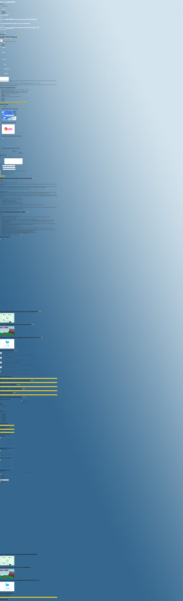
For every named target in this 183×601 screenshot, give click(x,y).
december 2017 (4, 421)
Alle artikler (4, 13)
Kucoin (3, 92)
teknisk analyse (24, 102)
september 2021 (4, 418)
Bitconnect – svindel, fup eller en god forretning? (12, 362)
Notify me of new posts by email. (6, 174)
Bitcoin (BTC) (28, 83)
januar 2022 (3, 416)
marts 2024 (3, 412)
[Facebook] (0, 32)
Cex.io (7, 102)
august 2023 (4, 414)
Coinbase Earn (36, 184)
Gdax (19, 102)
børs (5, 102)
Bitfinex (3, 90)
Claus (3, 362)
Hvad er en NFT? (9, 28)
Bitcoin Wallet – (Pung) (9, 352)
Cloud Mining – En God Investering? (11, 371)
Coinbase (7, 94)
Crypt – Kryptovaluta (7, 2)
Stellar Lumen (2, 192)
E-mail (1, 167)
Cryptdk (3, 352)
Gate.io (3, 93)
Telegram (26, 233)
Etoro (3, 89)
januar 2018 (3, 420)
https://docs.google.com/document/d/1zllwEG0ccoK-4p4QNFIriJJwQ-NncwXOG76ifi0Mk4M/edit (21, 232)
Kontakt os (3, 477)
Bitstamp (3, 95)
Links (3, 406)
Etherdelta (12, 102)
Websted (1, 169)
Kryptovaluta (2, 34)
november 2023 (4, 413)
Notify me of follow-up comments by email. (7, 172)
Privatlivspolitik (4, 405)
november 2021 (4, 417)
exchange (17, 102)
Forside (3, 11)
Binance (3, 91)
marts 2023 (3, 415)
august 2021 (4, 419)
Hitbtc (3, 96)
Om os (3, 12)
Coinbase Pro (4, 94)
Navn (1, 165)
